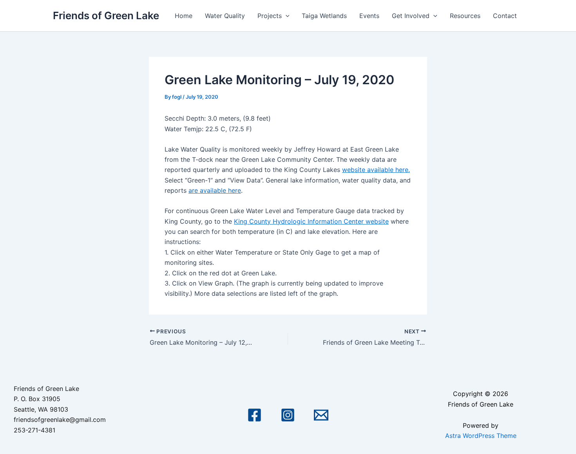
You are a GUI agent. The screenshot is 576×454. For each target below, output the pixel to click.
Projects (269, 16)
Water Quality (225, 16)
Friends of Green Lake (106, 15)
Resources (465, 16)
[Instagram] (288, 415)
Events (369, 16)
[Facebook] (254, 415)
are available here (214, 190)
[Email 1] (321, 415)
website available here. (376, 170)
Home (183, 16)
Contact (505, 16)
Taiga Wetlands (324, 16)
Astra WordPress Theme (480, 436)
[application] (286, 15)
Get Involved (410, 16)
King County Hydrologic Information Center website (311, 221)
